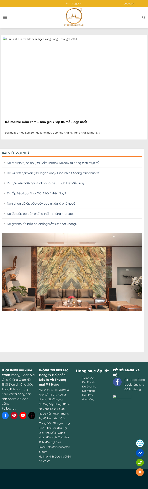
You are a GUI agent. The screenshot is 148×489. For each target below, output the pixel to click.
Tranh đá (88, 378)
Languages (72, 3)
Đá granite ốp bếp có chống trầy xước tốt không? (42, 224)
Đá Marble (89, 390)
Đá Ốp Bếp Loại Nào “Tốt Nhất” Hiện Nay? (36, 193)
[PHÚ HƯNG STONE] (74, 17)
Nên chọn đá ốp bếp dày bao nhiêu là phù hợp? (41, 203)
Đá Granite (89, 386)
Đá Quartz (88, 382)
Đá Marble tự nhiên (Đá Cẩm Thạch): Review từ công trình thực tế (53, 162)
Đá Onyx (87, 394)
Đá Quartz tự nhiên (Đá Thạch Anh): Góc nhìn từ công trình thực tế (53, 173)
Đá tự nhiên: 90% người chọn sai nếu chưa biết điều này (45, 183)
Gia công (88, 399)
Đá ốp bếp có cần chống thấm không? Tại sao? (41, 213)
